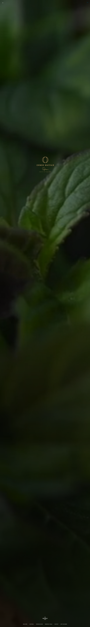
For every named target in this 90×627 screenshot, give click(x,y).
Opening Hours (39, 624)
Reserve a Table (48, 624)
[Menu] (87, 2)
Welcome (25, 624)
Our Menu (31, 624)
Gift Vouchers (64, 624)
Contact (56, 624)
